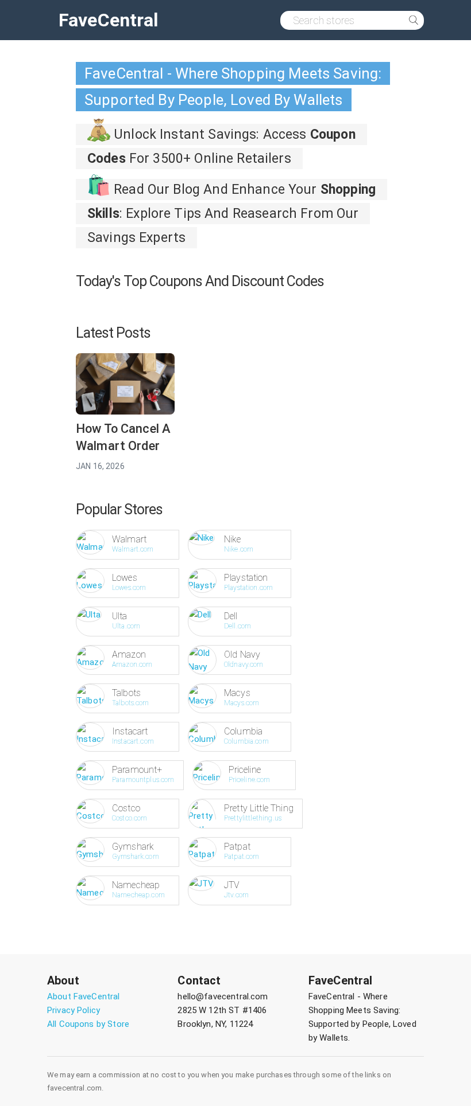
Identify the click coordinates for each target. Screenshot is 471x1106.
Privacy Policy (73, 1010)
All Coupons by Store (88, 1024)
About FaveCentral (83, 996)
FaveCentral (109, 20)
